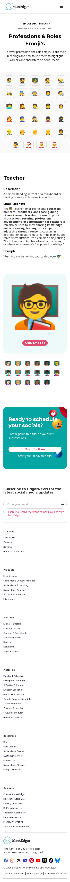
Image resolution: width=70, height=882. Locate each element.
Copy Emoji (35, 342)
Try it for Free (35, 449)
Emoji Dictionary (35, 23)
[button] (61, 7)
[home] (16, 6)
